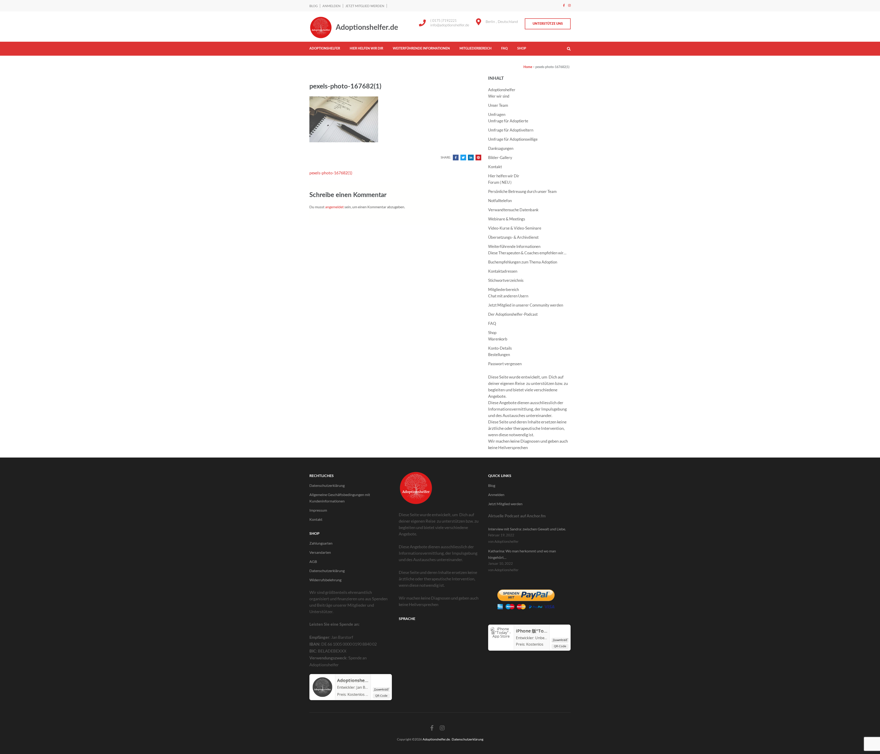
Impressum (318, 510)
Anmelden (331, 6)
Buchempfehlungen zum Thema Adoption (522, 262)
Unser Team (498, 105)
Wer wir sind (498, 96)
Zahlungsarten (321, 543)
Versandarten (320, 552)
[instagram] (569, 5)
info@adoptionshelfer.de (449, 25)
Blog (313, 6)
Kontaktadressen (502, 271)
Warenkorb (497, 339)
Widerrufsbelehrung (325, 580)
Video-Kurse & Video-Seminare (514, 228)
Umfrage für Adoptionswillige (513, 139)
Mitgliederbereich (475, 48)
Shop (521, 48)
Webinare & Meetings (506, 219)
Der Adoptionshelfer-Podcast (513, 314)
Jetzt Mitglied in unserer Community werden (525, 305)
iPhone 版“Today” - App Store (547, 631)
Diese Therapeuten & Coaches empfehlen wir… (527, 252)
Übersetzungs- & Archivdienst (513, 237)
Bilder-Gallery (500, 157)
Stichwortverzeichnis (505, 280)
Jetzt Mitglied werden (364, 6)
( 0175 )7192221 (443, 20)
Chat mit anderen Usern (508, 295)
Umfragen (496, 114)
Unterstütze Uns (548, 23)
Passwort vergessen (505, 363)
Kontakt (495, 166)
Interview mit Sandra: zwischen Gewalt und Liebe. (527, 529)
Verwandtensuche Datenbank (513, 209)
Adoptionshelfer (324, 48)
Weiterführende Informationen (421, 48)
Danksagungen (500, 148)
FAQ (504, 48)
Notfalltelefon (500, 200)
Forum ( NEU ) (500, 182)
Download (381, 689)
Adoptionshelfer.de (367, 27)
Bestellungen (499, 354)
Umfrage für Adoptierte (508, 120)
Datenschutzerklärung (327, 485)
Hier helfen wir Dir (366, 48)
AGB (313, 561)
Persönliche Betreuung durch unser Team (522, 191)
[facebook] (564, 5)
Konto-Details (500, 348)
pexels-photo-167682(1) (330, 172)
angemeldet (334, 207)
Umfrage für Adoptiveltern (510, 130)
